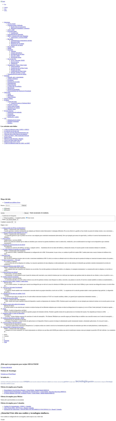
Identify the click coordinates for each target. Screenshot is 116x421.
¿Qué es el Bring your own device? (12, 322)
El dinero (6, 100)
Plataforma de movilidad (17, 43)
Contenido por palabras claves (12, 202)
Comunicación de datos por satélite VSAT (14, 293)
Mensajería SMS (15, 42)
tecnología (82, 381)
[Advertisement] (58, 16)
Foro (5, 4)
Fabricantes (7, 92)
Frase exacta (30, 218)
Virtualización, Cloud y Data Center (17, 65)
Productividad (11, 115)
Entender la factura (12, 104)
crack (31, 381)
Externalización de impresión (15, 34)
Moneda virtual (11, 109)
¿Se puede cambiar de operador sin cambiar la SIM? (16, 249)
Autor (5, 9)
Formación (10, 114)
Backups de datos (15, 69)
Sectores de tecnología (13, 89)
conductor (38, 381)
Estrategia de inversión (13, 82)
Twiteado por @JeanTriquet (8, 374)
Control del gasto (12, 101)
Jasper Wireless (11, 97)
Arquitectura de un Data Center (19, 68)
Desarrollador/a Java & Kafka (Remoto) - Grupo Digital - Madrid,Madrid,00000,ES (26, 390)
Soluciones (7, 22)
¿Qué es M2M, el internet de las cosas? (13, 327)
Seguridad (10, 49)
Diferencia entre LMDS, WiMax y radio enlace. (15, 281)
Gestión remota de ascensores (11, 276)
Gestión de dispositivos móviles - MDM (13, 318)
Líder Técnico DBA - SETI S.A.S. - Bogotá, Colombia (19, 408)
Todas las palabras (9, 218)
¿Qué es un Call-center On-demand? (12, 287)
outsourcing (60, 381)
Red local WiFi (6, 255)
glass (74, 381)
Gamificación (14, 33)
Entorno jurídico (8, 98)
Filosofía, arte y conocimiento (15, 77)
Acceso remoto (11, 24)
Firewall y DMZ (15, 56)
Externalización (11, 83)
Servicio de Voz (11, 59)
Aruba (9, 94)
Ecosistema (10, 80)
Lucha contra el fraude (13, 106)
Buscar (24, 205)
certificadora (8, 381)
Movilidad (10, 39)
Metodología (10, 88)
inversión (3, 383)
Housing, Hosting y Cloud (18, 72)
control (8, 383)
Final (5, 342)
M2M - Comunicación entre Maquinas (17, 36)
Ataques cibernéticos (16, 53)
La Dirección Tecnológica (14, 86)
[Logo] (3, 1)
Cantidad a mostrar (6, 222)
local (52, 381)
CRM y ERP (10, 30)
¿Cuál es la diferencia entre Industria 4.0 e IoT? (14, 232)
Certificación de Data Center (18, 71)
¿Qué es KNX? (6, 238)
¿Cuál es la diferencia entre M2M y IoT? (13, 266)
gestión (91, 381)
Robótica (9, 123)
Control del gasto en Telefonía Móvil (21, 103)
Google (71, 381)
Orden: (4, 219)
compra (26, 381)
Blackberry (10, 95)
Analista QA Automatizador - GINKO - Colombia (17, 406)
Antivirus (13, 51)
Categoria (103, 381)
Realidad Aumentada (13, 121)
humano (21, 381)
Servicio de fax (15, 62)
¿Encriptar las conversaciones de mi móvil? (13, 244)
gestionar (13, 381)
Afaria (4, 308)
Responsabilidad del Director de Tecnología (19, 91)
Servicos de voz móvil (17, 45)
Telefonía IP (14, 63)
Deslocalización (11, 85)
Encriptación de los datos (17, 54)
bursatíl (34, 381)
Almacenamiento (15, 66)
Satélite (9, 48)
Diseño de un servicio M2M (10, 298)
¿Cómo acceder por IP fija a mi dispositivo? (13, 228)
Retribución (44, 381)
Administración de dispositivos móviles (21, 40)
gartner (66, 382)
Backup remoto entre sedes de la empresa (14, 304)
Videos (5, 10)
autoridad (3, 381)
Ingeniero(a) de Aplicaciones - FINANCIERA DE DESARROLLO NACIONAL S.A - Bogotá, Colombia (33, 409)
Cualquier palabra (21, 218)
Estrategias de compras (13, 107)
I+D (5, 118)
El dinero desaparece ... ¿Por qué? (11, 260)
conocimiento (97, 381)
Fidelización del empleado (14, 112)
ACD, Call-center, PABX (18, 60)
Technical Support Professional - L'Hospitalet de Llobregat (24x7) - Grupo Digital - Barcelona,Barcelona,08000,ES (35, 391)
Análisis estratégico (12, 78)
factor (17, 381)
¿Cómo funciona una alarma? (10, 272)
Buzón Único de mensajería (18, 27)
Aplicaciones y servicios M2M (19, 37)
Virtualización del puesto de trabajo (16, 74)
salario (49, 381)
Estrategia (6, 75)
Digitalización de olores (13, 120)
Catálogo (6, 7)
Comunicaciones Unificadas (15, 25)
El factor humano (8, 111)
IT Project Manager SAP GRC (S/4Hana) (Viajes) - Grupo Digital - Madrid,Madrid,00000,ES (29, 393)
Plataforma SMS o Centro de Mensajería (13, 313)
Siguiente (6, 340)
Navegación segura (16, 57)
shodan (55, 381)
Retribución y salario (13, 117)
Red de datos (10, 46)
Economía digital (12, 31)
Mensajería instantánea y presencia (20, 28)
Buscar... (3, 205)
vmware (13, 383)
